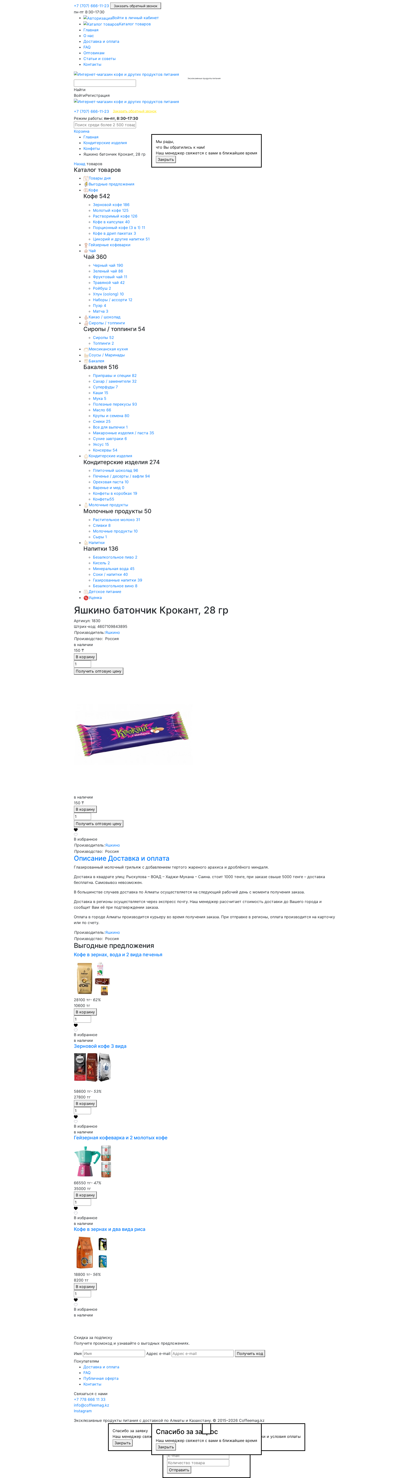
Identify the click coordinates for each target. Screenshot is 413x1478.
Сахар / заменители (115, 381)
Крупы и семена (111, 415)
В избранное (85, 839)
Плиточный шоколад (115, 470)
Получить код (250, 1353)
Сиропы (103, 337)
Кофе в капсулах (111, 221)
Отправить (179, 1469)
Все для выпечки (110, 427)
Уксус (101, 444)
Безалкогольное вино (115, 585)
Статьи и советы (99, 58)
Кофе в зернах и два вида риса (109, 1229)
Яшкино (112, 632)
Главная (90, 29)
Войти (79, 95)
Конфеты (91, 148)
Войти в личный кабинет (135, 17)
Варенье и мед (108, 487)
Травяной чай (109, 282)
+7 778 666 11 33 (89, 1399)
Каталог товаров (135, 24)
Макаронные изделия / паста (123, 432)
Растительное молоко (116, 519)
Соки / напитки (110, 574)
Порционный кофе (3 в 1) (119, 227)
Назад (79, 163)
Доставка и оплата (101, 41)
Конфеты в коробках (115, 493)
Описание (90, 858)
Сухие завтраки (110, 438)
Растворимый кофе (115, 216)
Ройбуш (102, 288)
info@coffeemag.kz (91, 1405)
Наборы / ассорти (112, 299)
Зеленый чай (108, 271)
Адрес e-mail (158, 1353)
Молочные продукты (115, 531)
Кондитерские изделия (105, 142)
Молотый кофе (111, 210)
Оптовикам (93, 52)
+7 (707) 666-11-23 (91, 5)
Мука (99, 398)
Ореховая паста (111, 481)
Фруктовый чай (110, 276)
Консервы (105, 450)
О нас (88, 35)
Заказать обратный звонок (136, 6)
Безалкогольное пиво (115, 557)
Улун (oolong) (108, 294)
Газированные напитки (117, 580)
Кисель (101, 562)
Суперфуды (105, 387)
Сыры (100, 536)
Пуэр (99, 305)
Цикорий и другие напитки (121, 239)
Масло (102, 410)
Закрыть (166, 159)
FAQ (87, 47)
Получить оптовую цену (98, 671)
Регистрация (97, 95)
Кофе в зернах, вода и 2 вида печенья (118, 954)
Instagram (83, 1410)
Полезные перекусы (115, 404)
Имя (78, 1353)
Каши (100, 392)
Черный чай (108, 265)
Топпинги (103, 343)
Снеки (102, 421)
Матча (100, 311)
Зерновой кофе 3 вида (100, 1046)
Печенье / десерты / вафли (121, 476)
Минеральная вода (114, 568)
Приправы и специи (115, 375)
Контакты (92, 64)
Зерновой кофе (111, 204)
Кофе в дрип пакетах (114, 233)
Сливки (102, 525)
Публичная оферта (101, 1378)
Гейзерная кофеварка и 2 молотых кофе (121, 1138)
